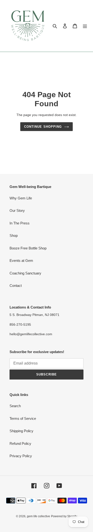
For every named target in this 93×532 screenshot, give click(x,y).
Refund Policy (20, 443)
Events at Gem (21, 260)
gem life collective (38, 516)
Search (15, 406)
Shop (14, 235)
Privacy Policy (21, 456)
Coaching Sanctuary (25, 273)
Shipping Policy (21, 431)
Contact (16, 286)
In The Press (20, 223)
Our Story (17, 210)
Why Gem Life (21, 198)
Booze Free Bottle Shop (28, 248)
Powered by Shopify (64, 516)
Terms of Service (23, 418)
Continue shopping (43, 126)
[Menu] (85, 26)
